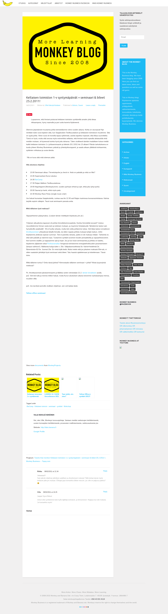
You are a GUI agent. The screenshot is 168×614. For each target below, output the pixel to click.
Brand (123, 212)
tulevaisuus (124, 286)
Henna (134, 222)
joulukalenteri (135, 226)
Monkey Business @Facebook (128, 303)
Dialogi (123, 219)
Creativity (130, 212)
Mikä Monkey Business (102, 3)
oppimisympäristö (126, 261)
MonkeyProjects (54, 365)
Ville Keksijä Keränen (52, 105)
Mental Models (135, 240)
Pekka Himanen (126, 265)
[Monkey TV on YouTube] (121, 348)
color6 (88, 606)
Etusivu (22, 3)
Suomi (80, 105)
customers (139, 212)
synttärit (59, 406)
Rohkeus (124, 268)
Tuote (133, 286)
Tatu (130, 268)
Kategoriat (33, 3)
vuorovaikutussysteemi (128, 293)
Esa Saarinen (125, 222)
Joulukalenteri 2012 (127, 229)
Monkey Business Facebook (77, 3)
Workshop (67, 406)
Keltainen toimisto (41, 406)
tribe (122, 278)
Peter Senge (138, 265)
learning (133, 237)
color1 (80, 606)
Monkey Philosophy (127, 254)
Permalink (102, 105)
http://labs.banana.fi (48, 427)
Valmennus (124, 289)
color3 (83, 606)
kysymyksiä (140, 233)
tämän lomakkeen (89, 273)
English (126, 163)
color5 (86, 606)
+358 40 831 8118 (98, 599)
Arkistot (59, 3)
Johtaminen (125, 226)
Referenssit (128, 180)
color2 (81, 606)
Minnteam (130, 243)
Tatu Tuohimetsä (126, 272)
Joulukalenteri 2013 (127, 233)
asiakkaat (124, 209)
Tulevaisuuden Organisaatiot (130, 282)
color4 (84, 606)
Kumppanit (128, 169)
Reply (105, 471)
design (123, 215)
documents (39, 365)
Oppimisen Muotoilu (136, 258)
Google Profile (39, 431)
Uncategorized (129, 191)
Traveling (135, 275)
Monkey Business (126, 247)
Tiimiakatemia (125, 275)
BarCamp (38, 180)
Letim (140, 237)
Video (133, 289)
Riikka (39, 471)
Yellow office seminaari (36, 293)
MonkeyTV (139, 254)
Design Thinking (133, 215)
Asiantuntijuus (134, 209)
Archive (126, 152)
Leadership (124, 237)
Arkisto (74, 105)
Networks (124, 258)
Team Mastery (139, 272)
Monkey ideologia (127, 250)
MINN (122, 243)
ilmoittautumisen (32, 232)
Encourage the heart (135, 219)
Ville (39, 492)
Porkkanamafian (53, 244)
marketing (124, 240)
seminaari (52, 406)
